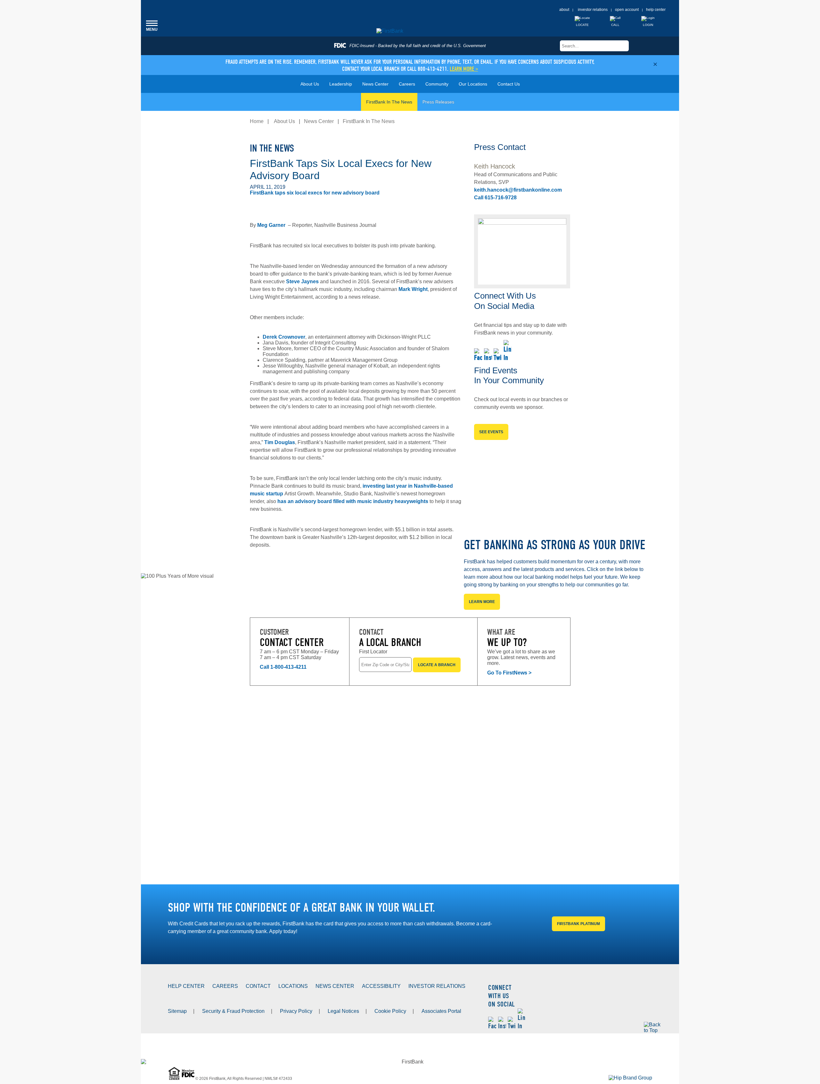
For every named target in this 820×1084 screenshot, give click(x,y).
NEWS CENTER (335, 986)
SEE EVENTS (491, 432)
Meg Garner (271, 225)
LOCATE (582, 25)
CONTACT (258, 986)
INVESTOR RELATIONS (436, 986)
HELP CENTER (186, 986)
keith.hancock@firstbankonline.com (518, 190)
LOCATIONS (293, 986)
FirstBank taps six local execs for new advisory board (315, 192)
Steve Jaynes (302, 281)
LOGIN (648, 25)
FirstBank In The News (389, 101)
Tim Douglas (279, 442)
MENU (152, 25)
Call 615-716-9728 (495, 197)
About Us (309, 84)
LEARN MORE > (464, 69)
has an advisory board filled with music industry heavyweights (352, 501)
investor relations (593, 9)
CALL (615, 25)
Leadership (340, 84)
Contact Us (508, 84)
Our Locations (473, 84)
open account (627, 9)
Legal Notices (343, 1011)
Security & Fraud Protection (233, 1011)
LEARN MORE (482, 601)
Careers (407, 84)
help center (656, 9)
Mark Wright (413, 289)
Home (257, 121)
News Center (375, 84)
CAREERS (225, 986)
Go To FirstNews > (509, 672)
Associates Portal (441, 1011)
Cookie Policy (390, 1011)
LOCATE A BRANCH (436, 665)
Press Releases (438, 101)
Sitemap (177, 1011)
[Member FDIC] (188, 1078)
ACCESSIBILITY (381, 986)
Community (436, 84)
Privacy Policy (296, 1011)
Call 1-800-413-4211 (283, 667)
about (564, 9)
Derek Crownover (284, 337)
